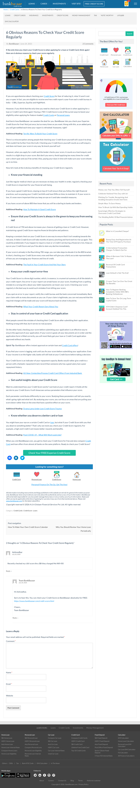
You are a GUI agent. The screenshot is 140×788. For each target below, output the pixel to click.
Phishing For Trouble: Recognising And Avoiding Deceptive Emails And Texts (113, 198)
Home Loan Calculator (126, 741)
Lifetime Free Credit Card (80, 747)
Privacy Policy (83, 784)
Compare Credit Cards (79, 738)
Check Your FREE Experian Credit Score (49, 452)
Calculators (128, 66)
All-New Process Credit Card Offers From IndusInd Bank (52, 373)
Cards (44, 3)
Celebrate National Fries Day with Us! (113, 193)
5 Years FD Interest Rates (104, 756)
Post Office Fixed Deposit (104, 747)
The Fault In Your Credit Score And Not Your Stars (44, 264)
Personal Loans (63, 115)
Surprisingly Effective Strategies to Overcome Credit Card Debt (111, 212)
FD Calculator (123, 753)
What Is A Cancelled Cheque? (117, 231)
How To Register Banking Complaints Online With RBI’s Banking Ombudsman (117, 292)
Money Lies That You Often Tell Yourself (113, 190)
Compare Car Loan (54, 738)
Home (5, 9)
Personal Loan (37, 479)
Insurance (33, 15)
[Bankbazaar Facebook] (44, 775)
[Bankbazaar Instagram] (49, 775)
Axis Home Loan (7, 744)
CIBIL (11, 763)
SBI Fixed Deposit (101, 738)
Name (9, 672)
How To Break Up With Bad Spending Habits (115, 207)
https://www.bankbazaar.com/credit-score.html (34, 601)
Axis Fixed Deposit (101, 744)
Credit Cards (14, 9)
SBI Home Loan (6, 738)
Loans (32, 3)
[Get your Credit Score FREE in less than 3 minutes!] (116, 110)
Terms (80, 781)
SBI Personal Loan (31, 738)
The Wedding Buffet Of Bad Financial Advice (115, 217)
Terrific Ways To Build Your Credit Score (40, 133)
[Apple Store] (23, 777)
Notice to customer (94, 781)
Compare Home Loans (9, 751)
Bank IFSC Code (27, 763)
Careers (51, 781)
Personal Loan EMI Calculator (124, 745)
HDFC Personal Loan (32, 741)
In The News (55, 763)
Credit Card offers (70, 345)
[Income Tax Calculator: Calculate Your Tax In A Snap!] (116, 173)
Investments (59, 3)
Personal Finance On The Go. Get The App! (49, 484)
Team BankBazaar (27, 580)
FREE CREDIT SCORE (94, 4)
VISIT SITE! (76, 3)
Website (9, 695)
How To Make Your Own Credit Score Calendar (28, 527)
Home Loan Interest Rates (10, 747)
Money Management (81, 15)
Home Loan (77, 479)
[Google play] (8, 777)
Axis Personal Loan (31, 744)
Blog (72, 781)
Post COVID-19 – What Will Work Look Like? (42, 435)
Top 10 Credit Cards (78, 751)
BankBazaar (14, 44)
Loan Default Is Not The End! (117, 273)
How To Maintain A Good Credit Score (39, 209)
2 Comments (88, 44)
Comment (11, 641)
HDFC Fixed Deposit (102, 741)
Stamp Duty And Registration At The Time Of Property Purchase (118, 240)
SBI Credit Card (76, 744)
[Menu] (135, 3)
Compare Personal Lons (33, 747)
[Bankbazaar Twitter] (35, 775)
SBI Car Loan (52, 741)
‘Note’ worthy (107, 15)
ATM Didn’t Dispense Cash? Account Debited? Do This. (117, 308)
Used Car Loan (53, 754)
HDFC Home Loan (7, 741)
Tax (95, 15)
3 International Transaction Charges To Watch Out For (116, 249)
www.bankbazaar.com (14, 501)
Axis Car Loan (53, 744)
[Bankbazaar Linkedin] (39, 775)
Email (9, 684)
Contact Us (62, 781)
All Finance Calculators (126, 756)
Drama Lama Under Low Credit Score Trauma (42, 408)
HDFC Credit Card (77, 741)
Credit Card (16, 479)
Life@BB (120, 15)
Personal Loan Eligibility (33, 751)
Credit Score (62, 15)
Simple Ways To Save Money (109, 203)
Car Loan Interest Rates (56, 751)
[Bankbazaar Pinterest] (53, 775)
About (41, 781)
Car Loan (116, 67)
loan (52, 422)
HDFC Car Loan (53, 747)
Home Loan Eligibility (8, 754)
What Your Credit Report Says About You (40, 306)
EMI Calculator (12, 21)
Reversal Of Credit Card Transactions (115, 265)
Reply (8, 571)
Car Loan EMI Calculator (126, 749)
